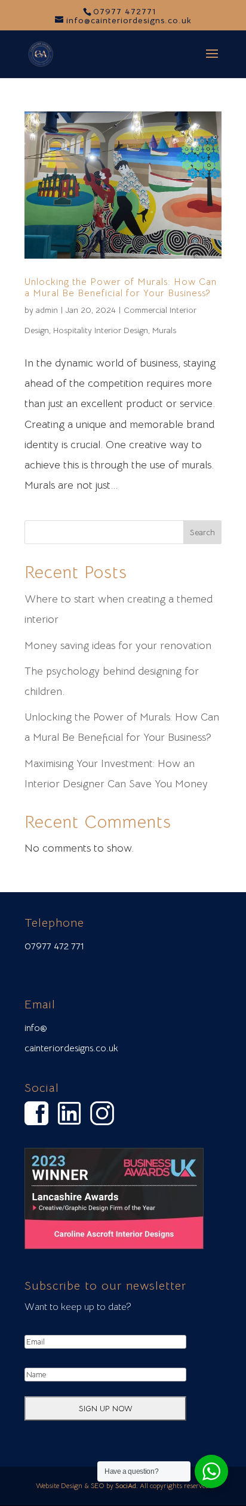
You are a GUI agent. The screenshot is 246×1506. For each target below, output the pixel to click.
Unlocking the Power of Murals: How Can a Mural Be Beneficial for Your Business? (120, 287)
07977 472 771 (54, 946)
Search (202, 532)
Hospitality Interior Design (100, 330)
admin (47, 310)
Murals (164, 330)
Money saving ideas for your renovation (117, 645)
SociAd (125, 1485)
